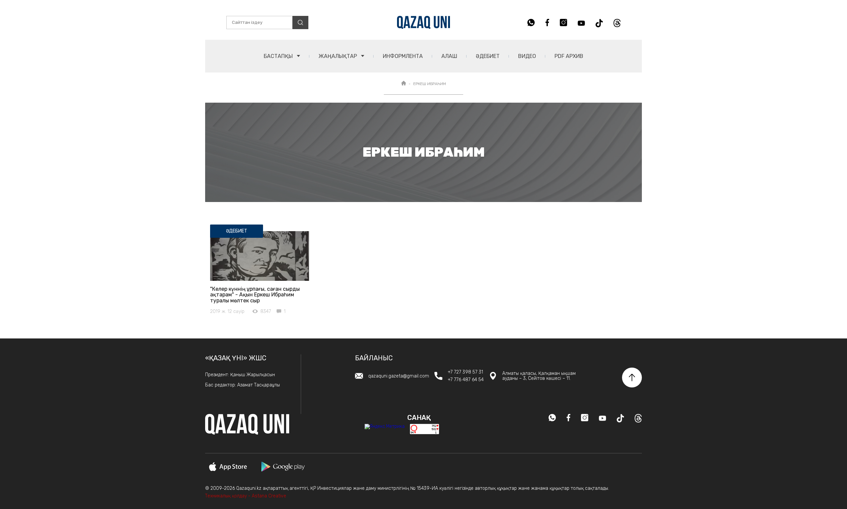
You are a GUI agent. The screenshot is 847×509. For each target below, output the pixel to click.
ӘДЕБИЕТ (488, 56)
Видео (527, 56)
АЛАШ (449, 56)
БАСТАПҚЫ (279, 56)
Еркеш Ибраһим (429, 83)
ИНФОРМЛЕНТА (403, 56)
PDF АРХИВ (569, 56)
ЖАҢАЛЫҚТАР (338, 56)
